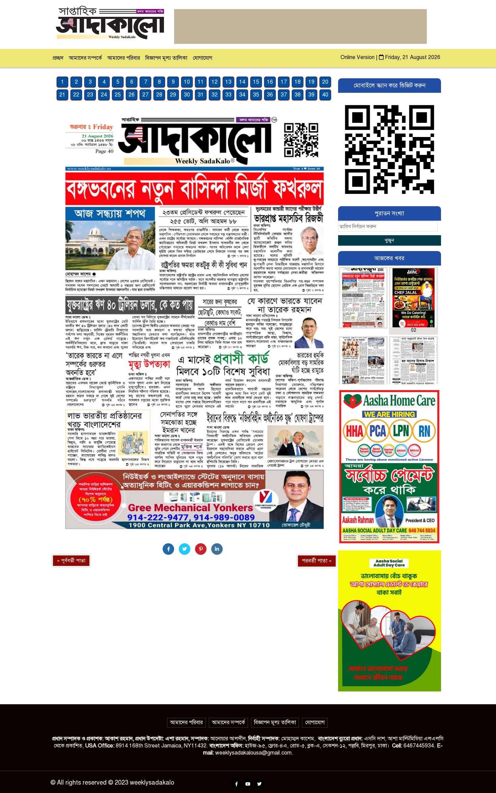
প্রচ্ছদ (58, 58)
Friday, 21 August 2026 (412, 57)
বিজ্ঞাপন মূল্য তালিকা (166, 58)
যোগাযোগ (202, 58)
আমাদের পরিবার (123, 58)
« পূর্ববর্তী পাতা (71, 560)
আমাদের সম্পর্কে (85, 58)
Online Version (358, 57)
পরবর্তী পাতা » (317, 560)
